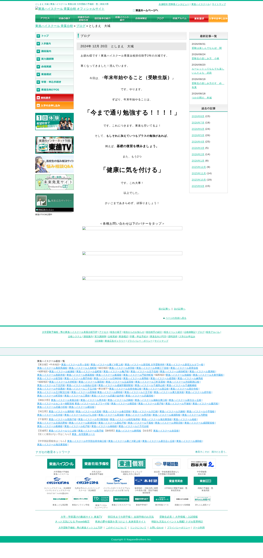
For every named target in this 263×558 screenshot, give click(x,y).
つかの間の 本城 (202, 97)
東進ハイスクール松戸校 (77, 426)
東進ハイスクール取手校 (91, 430)
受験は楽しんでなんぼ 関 (207, 48)
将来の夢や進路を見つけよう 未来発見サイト (120, 521)
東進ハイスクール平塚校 (178, 403)
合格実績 (112, 336)
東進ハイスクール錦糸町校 (174, 371)
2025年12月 (199, 167)
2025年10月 (199, 179)
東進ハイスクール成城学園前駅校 (115, 385)
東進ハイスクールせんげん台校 (80, 415)
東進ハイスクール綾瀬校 (62, 371)
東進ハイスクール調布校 (110, 392)
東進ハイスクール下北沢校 (51, 385)
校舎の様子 (116, 332)
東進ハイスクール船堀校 (108, 375)
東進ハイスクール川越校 (172, 411)
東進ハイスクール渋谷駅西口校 (183, 382)
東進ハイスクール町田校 (50, 395)
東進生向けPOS (158, 336)
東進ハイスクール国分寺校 (184, 388)
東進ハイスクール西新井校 (51, 375)
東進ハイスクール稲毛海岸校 (125, 419)
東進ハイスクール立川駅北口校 (53, 392)
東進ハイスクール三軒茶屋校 (150, 382)
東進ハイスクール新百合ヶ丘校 (185, 400)
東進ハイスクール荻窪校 (50, 378)
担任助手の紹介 (154, 332)
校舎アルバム (213, 332)
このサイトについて (116, 527)
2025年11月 (199, 173)
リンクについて (138, 527)
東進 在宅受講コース (83, 434)
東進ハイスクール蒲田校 (91, 382)
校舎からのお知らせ (133, 332)
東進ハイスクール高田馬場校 (52, 368)
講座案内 (88, 336)
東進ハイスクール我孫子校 (62, 419)
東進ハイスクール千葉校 (140, 422)
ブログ (80, 25)
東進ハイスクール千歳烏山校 (150, 385)
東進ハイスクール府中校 (198, 392)
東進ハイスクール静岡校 (128, 430)
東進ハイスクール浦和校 (61, 411)
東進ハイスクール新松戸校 (112, 422)
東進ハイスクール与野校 (195, 415)
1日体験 (99, 341)
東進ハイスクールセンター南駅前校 (55, 403)
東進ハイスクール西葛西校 (80, 375)
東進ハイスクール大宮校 (88, 411)
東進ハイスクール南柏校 (104, 426)
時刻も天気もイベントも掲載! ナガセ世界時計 (177, 521)
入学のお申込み (187, 336)
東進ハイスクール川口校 (145, 411)
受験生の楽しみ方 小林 (205, 58)
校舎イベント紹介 (173, 332)
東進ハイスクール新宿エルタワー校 (184, 364)
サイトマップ (219, 4)
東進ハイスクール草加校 (111, 415)
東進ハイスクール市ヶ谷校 (75, 364)
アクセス (103, 332)
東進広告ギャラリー (46, 210)
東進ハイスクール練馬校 (190, 378)
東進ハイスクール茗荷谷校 (184, 368)
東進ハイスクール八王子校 (138, 392)
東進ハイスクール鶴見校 (124, 403)
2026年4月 (198, 141)
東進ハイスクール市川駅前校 (93, 419)
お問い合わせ (157, 527)
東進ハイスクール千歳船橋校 (182, 385)
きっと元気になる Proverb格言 (72, 521)
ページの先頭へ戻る (176, 318)
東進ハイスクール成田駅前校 (199, 422)
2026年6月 (198, 129)
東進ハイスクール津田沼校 (169, 422)
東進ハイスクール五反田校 (119, 382)
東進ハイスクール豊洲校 (202, 371)
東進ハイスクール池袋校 (178, 375)
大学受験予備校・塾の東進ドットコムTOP (80, 527)
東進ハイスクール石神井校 (107, 378)
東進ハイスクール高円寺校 (78, 378)
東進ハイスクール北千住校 (144, 371)
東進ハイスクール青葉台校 (65, 400)
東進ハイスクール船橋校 (50, 426)
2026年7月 (198, 122)
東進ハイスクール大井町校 (63, 382)
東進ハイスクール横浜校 (81, 407)
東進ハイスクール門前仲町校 (138, 375)
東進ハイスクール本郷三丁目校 (152, 368)
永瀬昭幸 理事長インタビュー (174, 4)
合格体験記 (190, 332)
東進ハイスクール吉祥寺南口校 (125, 388)
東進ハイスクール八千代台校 (134, 426)
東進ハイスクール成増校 (163, 378)
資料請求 (172, 336)
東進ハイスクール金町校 (89, 371)
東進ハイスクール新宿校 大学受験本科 (145, 364)
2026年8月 (198, 116)
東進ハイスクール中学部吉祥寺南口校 (86, 441)
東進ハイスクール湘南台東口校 (151, 400)
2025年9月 (198, 186)
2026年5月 (198, 135)
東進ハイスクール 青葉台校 (54, 25)
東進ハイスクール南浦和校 (166, 415)
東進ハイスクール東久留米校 (169, 392)
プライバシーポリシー (178, 527)
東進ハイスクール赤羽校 (122, 368)
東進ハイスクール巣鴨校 (136, 378)
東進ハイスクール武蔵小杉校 (52, 407)
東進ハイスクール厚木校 (93, 400)
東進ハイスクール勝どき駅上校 (107, 364)
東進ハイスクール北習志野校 (52, 422)
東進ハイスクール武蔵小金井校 (107, 395)
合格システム (75, 336)
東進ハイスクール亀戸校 (116, 371)
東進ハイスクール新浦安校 (83, 422)
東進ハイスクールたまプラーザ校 (92, 403)
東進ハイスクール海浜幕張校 (157, 419)
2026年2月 (198, 154)
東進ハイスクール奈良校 (166, 430)
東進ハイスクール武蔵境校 (139, 395)
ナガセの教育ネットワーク (53, 452)
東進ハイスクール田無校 (84, 392)
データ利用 (199, 527)
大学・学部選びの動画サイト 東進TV (81, 516)
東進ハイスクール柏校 (185, 419)
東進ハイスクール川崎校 (120, 400)
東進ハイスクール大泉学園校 (208, 375)
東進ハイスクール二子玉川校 (82, 388)
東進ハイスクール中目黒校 (51, 388)
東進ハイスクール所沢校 (138, 415)
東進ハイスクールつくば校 (62, 430)
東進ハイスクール (200, 4)
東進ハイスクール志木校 (50, 415)
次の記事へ (179, 308)
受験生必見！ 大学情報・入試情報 (178, 516)
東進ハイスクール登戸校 (151, 403)
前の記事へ (164, 308)
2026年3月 (198, 148)
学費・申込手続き (139, 336)
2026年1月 (198, 160)
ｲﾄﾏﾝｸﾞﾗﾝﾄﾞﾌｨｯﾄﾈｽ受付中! (58, 493)
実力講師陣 (100, 336)
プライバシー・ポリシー (140, 341)
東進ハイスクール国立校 (156, 388)
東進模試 (123, 336)
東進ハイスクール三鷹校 (77, 395)
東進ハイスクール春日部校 (117, 411)
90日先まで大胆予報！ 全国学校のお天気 (131, 516)
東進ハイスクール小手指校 (200, 411)
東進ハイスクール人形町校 (83, 368)
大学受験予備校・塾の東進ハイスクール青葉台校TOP (69, 332)
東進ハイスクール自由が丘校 (82, 385)
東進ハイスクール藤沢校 (205, 403)
